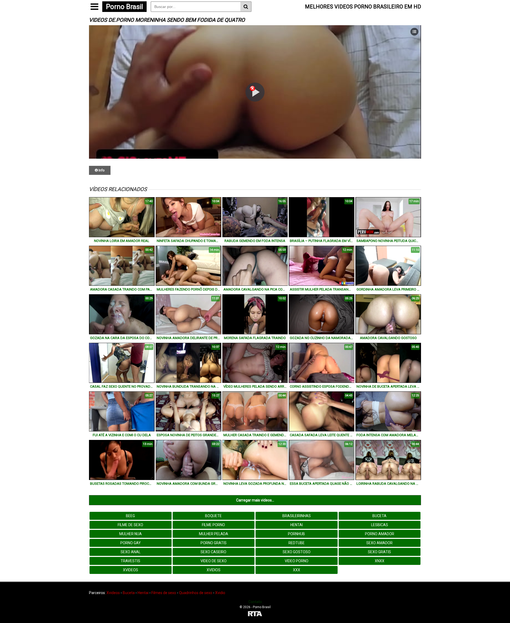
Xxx (296, 570)
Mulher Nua (130, 534)
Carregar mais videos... (255, 500)
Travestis (130, 561)
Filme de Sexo (130, 525)
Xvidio (220, 593)
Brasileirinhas (296, 516)
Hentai (296, 525)
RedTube (296, 543)
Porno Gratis (214, 543)
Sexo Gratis (379, 552)
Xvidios (213, 570)
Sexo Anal (131, 552)
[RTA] (255, 614)
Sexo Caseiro (213, 552)
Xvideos (130, 570)
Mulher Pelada (213, 534)
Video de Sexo (214, 561)
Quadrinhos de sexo (195, 593)
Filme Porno (213, 525)
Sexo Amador (379, 543)
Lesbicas (379, 525)
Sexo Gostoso (297, 552)
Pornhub (296, 534)
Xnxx (379, 561)
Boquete (213, 516)
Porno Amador (379, 534)
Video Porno (296, 561)
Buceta (379, 516)
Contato (255, 602)
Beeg (130, 516)
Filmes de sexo (163, 593)
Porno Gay (130, 543)
